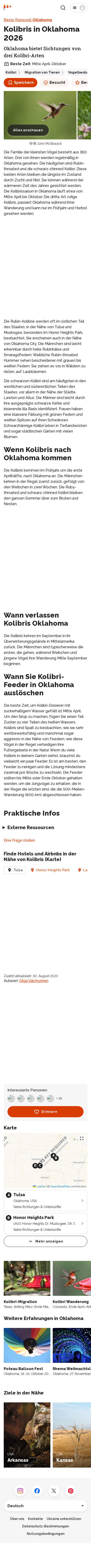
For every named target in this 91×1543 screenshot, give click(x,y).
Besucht (57, 82)
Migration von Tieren (42, 72)
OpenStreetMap (60, 1186)
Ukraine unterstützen (64, 1519)
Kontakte (35, 1519)
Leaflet (40, 1186)
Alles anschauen (28, 130)
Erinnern (49, 1112)
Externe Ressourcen (30, 827)
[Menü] (78, 7)
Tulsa (18, 870)
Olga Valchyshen (33, 981)
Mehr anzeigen (49, 1241)
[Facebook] (37, 1490)
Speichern (24, 82)
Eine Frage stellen (19, 840)
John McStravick (49, 143)
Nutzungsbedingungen (45, 1534)
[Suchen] (63, 7)
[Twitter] (54, 1490)
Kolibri (11, 72)
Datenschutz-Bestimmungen (45, 1526)
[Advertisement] (45, 267)
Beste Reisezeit (28, 20)
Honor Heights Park (53, 870)
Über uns (17, 1519)
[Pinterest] (70, 1490)
